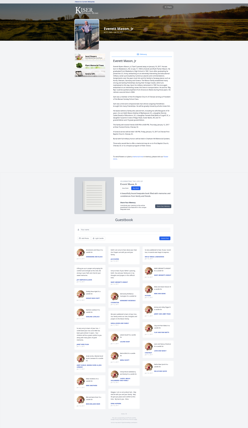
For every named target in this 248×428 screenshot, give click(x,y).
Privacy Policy (118, 419)
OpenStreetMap (126, 422)
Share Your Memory (163, 206)
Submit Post (165, 238)
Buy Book (136, 188)
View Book (125, 188)
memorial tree (138, 157)
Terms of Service (129, 419)
